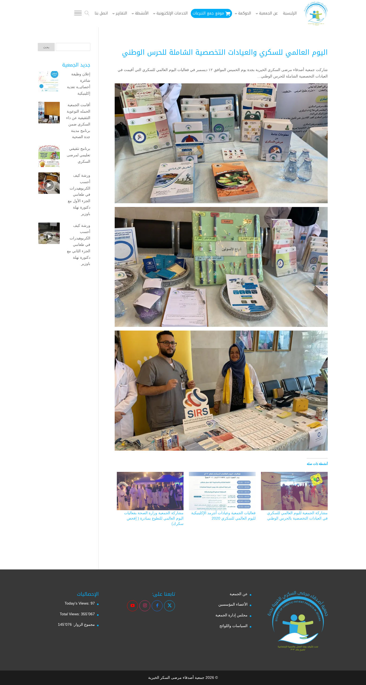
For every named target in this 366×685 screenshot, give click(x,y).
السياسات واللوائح (233, 626)
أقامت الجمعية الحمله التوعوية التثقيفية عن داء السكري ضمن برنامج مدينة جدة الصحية (78, 121)
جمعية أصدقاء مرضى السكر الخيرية (176, 677)
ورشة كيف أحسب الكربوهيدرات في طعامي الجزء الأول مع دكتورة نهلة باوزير (79, 194)
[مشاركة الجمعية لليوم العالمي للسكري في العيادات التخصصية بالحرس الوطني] (294, 491)
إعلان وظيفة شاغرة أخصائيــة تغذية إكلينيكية (78, 83)
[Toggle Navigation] (78, 13)
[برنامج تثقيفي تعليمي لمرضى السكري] (49, 157)
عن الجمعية (239, 594)
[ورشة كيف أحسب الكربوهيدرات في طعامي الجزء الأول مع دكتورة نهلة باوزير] (49, 184)
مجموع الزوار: (83, 624)
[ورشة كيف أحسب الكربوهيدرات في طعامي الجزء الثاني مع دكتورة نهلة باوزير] (49, 234)
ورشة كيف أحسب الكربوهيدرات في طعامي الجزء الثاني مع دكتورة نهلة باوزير (78, 244)
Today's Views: (78, 603)
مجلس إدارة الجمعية (231, 615)
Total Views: (70, 614)
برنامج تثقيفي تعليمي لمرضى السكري (78, 155)
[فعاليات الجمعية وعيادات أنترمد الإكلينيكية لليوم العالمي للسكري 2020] (222, 491)
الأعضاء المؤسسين (233, 604)
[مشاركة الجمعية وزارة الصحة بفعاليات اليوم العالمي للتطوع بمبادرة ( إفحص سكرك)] (150, 491)
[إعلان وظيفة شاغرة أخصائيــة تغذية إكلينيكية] (49, 83)
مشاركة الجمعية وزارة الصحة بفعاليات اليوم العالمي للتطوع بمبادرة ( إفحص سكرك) (154, 518)
